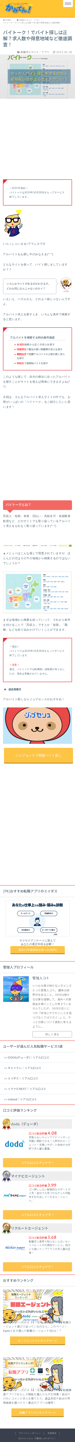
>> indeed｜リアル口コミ (20, 1099)
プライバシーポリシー (30, 1433)
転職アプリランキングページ (37, 1413)
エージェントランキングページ (37, 1341)
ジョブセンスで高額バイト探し (38, 755)
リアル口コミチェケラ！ (37, 1163)
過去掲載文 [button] (14, 689)
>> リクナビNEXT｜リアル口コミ (25, 1089)
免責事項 (52, 1433)
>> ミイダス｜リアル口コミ (21, 1078)
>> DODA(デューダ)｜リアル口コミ (26, 1058)
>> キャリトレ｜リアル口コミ (22, 1068)
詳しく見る (52, 1034)
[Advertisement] (37, 141)
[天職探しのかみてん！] (29, 8)
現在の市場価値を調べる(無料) (37, 949)
